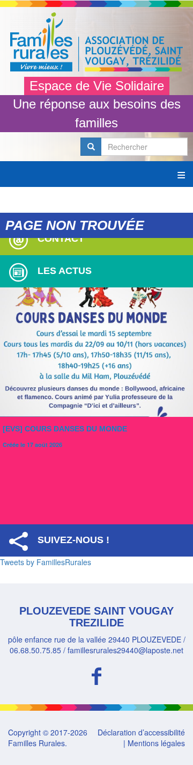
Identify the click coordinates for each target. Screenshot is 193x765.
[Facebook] (96, 674)
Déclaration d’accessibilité (141, 732)
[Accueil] (96, 42)
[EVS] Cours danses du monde (65, 428)
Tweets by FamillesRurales (45, 562)
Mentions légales (156, 743)
